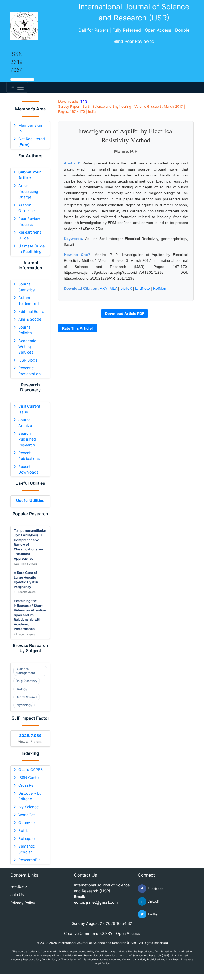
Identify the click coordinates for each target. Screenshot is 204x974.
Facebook (154, 889)
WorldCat (26, 815)
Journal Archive (25, 422)
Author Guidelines (27, 208)
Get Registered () (31, 141)
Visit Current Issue (29, 409)
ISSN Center (29, 777)
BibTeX (126, 288)
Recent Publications (29, 455)
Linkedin (153, 901)
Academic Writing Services (27, 346)
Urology (21, 689)
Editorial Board (31, 311)
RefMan (159, 288)
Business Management (25, 670)
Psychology (24, 705)
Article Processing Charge (28, 191)
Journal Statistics (26, 287)
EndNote (142, 288)
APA (103, 288)
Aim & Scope (29, 319)
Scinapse (26, 838)
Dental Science (26, 697)
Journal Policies (25, 330)
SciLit (23, 830)
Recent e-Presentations (30, 371)
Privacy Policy (22, 903)
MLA (113, 288)
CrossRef (26, 785)
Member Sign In (30, 128)
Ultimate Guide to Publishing (31, 249)
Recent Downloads (28, 469)
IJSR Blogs (27, 360)
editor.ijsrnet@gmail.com (96, 902)
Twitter (152, 914)
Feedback (19, 886)
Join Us (17, 894)
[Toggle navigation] (17, 87)
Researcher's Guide (29, 235)
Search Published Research (27, 439)
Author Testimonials (29, 300)
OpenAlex (27, 822)
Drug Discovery (26, 681)
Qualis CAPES (30, 769)
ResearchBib (29, 859)
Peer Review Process (29, 221)
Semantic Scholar (26, 849)
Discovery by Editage (30, 796)
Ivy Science (28, 807)
